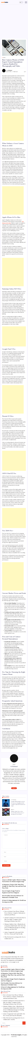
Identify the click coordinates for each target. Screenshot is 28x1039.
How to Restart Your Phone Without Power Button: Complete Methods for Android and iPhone (14, 913)
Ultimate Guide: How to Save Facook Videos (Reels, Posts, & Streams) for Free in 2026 (17, 813)
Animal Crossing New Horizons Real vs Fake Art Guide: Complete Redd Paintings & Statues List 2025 (15, 919)
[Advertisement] (14, 19)
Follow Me (14, 788)
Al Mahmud (10, 70)
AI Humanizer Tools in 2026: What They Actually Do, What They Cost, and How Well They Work (14, 886)
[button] (21, 2)
